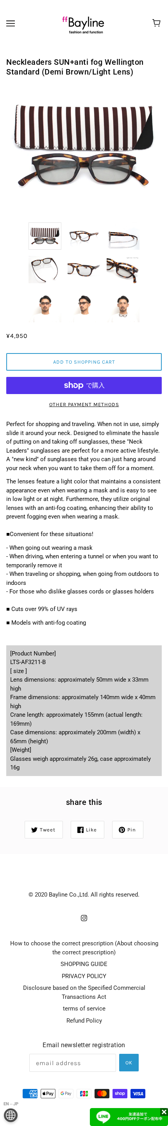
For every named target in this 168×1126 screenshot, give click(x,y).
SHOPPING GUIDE (84, 964)
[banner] (83, 23)
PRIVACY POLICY (84, 976)
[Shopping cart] (157, 23)
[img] (84, 917)
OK (128, 1063)
